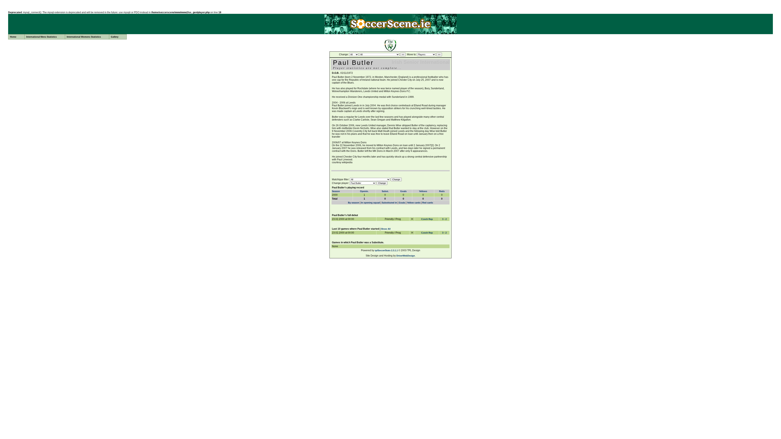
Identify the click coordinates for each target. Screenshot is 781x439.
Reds (442, 191)
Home (13, 37)
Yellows (423, 191)
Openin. (364, 191)
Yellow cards (413, 202)
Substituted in (389, 202)
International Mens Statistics (41, 37)
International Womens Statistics (84, 37)
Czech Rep (427, 219)
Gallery (114, 37)
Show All (385, 229)
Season (336, 191)
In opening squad (370, 202)
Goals (403, 191)
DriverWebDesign (405, 255)
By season (353, 202)
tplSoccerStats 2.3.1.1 (386, 250)
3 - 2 (444, 219)
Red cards (427, 202)
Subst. (385, 191)
